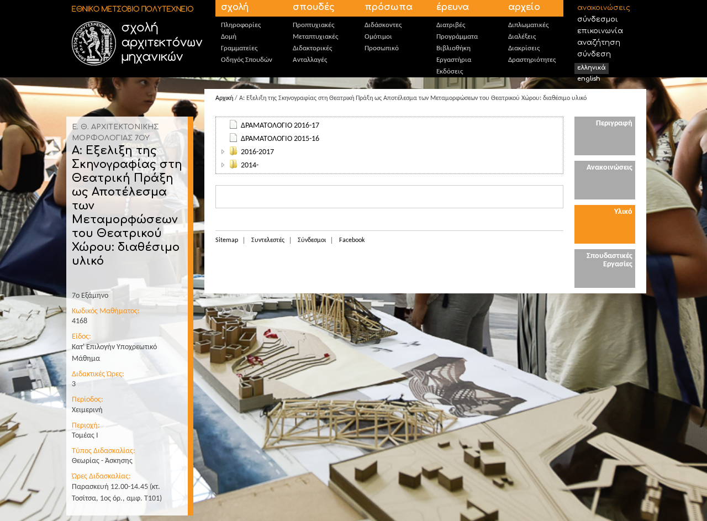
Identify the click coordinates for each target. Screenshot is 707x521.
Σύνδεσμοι (597, 19)
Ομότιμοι (378, 36)
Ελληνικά (591, 67)
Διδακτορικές (312, 48)
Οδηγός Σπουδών (246, 60)
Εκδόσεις (449, 71)
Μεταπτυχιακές (315, 36)
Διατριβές (450, 25)
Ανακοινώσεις (603, 8)
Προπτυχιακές (313, 25)
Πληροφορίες (241, 25)
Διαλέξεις (522, 36)
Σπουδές (314, 7)
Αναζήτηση (598, 42)
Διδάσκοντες (383, 25)
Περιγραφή (614, 123)
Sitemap (226, 240)
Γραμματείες (239, 48)
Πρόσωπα (389, 7)
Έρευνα (452, 7)
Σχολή (235, 7)
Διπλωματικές (528, 25)
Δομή (228, 36)
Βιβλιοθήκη (453, 48)
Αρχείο (524, 7)
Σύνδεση (594, 54)
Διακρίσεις (524, 48)
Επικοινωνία (600, 31)
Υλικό (623, 212)
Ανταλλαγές (310, 60)
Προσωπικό (382, 48)
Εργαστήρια (453, 60)
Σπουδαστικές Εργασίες (609, 260)
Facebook (352, 240)
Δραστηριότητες (532, 60)
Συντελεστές (267, 240)
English (588, 78)
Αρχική (224, 98)
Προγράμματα (457, 36)
